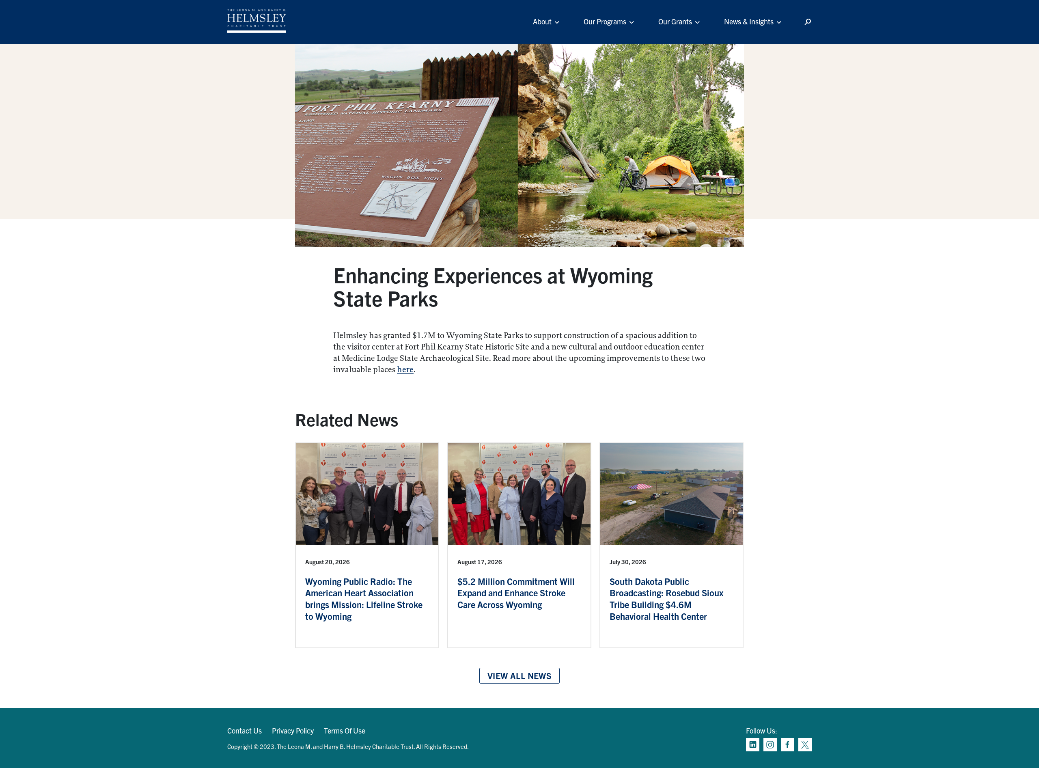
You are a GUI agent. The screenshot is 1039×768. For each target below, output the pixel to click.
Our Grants (675, 21)
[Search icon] (807, 22)
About (542, 21)
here (405, 370)
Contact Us (244, 730)
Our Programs (605, 21)
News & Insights (749, 21)
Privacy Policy (293, 730)
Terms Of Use (344, 730)
